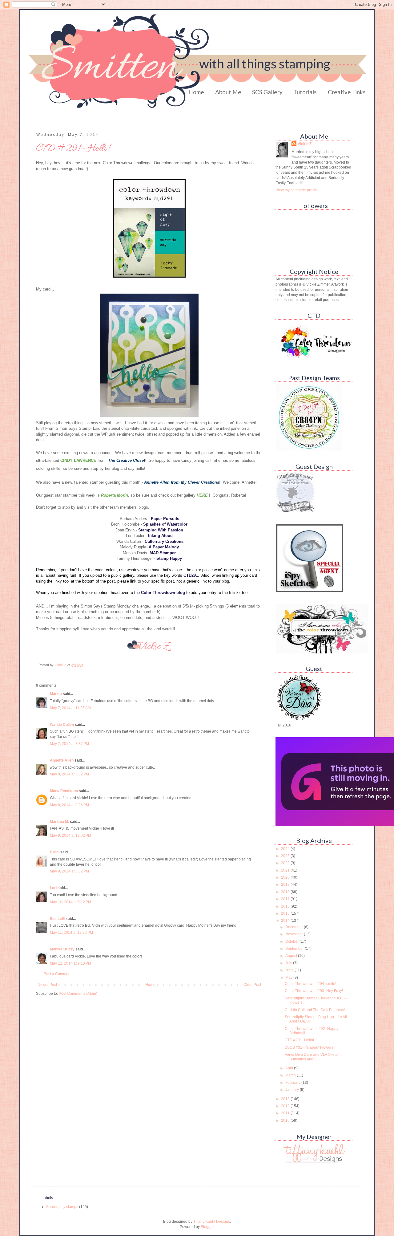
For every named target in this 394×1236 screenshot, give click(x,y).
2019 (286, 884)
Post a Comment (57, 974)
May (289, 977)
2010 (286, 1120)
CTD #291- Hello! (299, 1040)
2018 (286, 892)
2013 (286, 1099)
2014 (286, 920)
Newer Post (47, 984)
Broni (54, 852)
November (294, 934)
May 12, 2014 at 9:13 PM (70, 963)
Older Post (252, 984)
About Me (228, 92)
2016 (286, 906)
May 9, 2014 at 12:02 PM (70, 835)
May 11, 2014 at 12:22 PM (71, 932)
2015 (286, 913)
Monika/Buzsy (62, 949)
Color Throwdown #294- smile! (310, 984)
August (291, 955)
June (290, 970)
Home (196, 92)
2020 (286, 877)
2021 (286, 870)
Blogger (207, 1227)
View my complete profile (296, 190)
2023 (286, 856)
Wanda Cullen (62, 724)
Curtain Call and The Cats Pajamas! (315, 1010)
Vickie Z (305, 144)
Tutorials (305, 92)
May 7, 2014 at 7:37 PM (69, 744)
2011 (286, 1113)
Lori (53, 888)
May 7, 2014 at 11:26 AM (70, 708)
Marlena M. (59, 821)
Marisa (56, 694)
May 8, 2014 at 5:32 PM (69, 774)
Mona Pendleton (64, 791)
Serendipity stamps (62, 1207)
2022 (286, 863)
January (292, 1090)
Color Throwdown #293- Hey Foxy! (314, 991)
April (289, 1068)
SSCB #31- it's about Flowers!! (310, 1047)
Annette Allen (62, 760)
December (294, 927)
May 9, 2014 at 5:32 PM (69, 871)
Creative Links (347, 92)
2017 (286, 899)
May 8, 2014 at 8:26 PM (69, 805)
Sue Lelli (58, 919)
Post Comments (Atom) (78, 993)
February (293, 1082)
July (289, 963)
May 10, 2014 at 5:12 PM (70, 902)
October (292, 941)
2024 (286, 849)
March (291, 1075)
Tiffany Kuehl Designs (211, 1221)
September (295, 948)
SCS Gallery (267, 92)
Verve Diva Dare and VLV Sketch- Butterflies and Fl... (313, 1056)
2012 (286, 1106)
